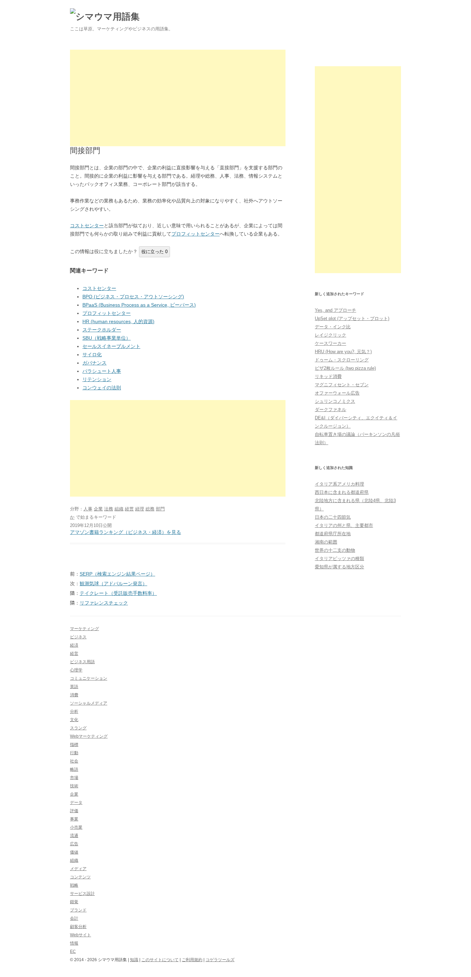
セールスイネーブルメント (111, 346)
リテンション (96, 379)
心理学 (76, 670)
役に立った (154, 251)
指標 (74, 744)
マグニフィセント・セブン (342, 384)
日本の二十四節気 (333, 517)
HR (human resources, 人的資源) (118, 321)
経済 (74, 645)
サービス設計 (82, 893)
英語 (74, 686)
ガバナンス (94, 363)
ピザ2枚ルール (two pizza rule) (345, 368)
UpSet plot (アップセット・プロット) (352, 318)
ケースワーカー (330, 343)
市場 (74, 777)
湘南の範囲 (326, 542)
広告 (74, 843)
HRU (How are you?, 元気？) (343, 351)
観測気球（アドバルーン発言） (113, 583)
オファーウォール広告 (337, 393)
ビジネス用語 (82, 661)
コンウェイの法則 (101, 387)
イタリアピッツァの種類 (339, 558)
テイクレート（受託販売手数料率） (118, 593)
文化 (74, 719)
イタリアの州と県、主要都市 (344, 525)
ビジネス (78, 637)
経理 (139, 508)
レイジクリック (330, 335)
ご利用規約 (192, 959)
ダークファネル (330, 409)
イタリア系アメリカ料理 (339, 484)
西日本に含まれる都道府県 (342, 492)
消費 (74, 694)
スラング (78, 728)
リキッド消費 (328, 376)
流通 (74, 835)
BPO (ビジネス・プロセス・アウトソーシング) (133, 296)
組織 (118, 508)
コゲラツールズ (220, 959)
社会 (74, 761)
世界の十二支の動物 (335, 550)
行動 (74, 752)
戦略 (74, 885)
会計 (74, 918)
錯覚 (74, 901)
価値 (74, 852)
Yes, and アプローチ (335, 310)
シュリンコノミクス (335, 401)
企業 (98, 508)
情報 (74, 943)
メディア (78, 868)
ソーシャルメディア (88, 703)
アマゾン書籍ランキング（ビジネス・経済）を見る (125, 532)
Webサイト (80, 935)
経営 (129, 508)
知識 (134, 959)
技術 (74, 786)
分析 (74, 711)
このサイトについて (160, 959)
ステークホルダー (101, 329)
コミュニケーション (88, 678)
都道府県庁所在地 (333, 533)
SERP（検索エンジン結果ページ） (117, 574)
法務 (108, 508)
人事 (87, 508)
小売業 (76, 827)
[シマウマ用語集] (105, 16)
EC (73, 951)
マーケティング (84, 628)
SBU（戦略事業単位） (106, 338)
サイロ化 (92, 354)
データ (76, 802)
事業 (74, 819)
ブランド (78, 910)
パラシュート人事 (101, 371)
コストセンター (87, 225)
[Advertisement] (177, 98)
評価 (74, 810)
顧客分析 (78, 926)
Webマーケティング (89, 736)
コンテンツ (80, 877)
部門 (160, 508)
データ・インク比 (333, 326)
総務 (150, 508)
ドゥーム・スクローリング (342, 359)
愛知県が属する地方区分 (339, 566)
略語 (74, 769)
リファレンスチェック (104, 603)
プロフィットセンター (195, 234)
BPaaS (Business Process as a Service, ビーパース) (139, 305)
